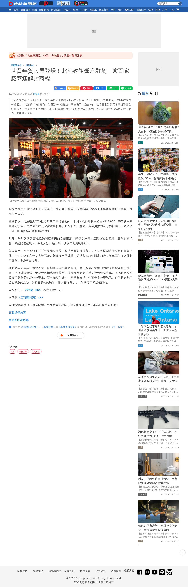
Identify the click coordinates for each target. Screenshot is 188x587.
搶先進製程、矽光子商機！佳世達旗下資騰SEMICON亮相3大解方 (158, 280)
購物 (157, 9)
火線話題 (56, 9)
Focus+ (67, 9)
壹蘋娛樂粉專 (17, 312)
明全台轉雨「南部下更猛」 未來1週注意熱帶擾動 (47, 55)
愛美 (75, 9)
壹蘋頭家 (141, 9)
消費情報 (116, 570)
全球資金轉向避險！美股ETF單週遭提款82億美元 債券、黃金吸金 (158, 381)
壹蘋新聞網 (16, 65)
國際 (16, 9)
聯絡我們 (38, 570)
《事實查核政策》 (67, 327)
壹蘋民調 (44, 9)
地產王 (93, 9)
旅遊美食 (104, 9)
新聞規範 (69, 570)
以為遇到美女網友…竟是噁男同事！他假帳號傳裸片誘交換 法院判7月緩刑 (157, 225)
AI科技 (84, 9)
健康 (150, 9)
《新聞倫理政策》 (29, 327)
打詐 (120, 9)
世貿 (12, 351)
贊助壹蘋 (72, 88)
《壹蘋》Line (32, 290)
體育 (34, 9)
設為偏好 (59, 88)
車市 (113, 9)
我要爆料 (86, 88)
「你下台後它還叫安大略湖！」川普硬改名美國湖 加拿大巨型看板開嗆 (157, 330)
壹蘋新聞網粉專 (19, 320)
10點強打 (174, 9)
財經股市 (25, 9)
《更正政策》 (118, 327)
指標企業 (129, 9)
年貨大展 (23, 351)
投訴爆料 (101, 570)
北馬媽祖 (36, 351)
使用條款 (85, 570)
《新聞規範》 (48, 327)
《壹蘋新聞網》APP (30, 297)
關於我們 (22, 570)
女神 (164, 9)
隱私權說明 (54, 570)
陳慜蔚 (36, 93)
